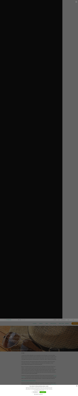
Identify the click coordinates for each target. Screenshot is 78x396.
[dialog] (39, 390)
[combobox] (76, 385)
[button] (39, 394)
